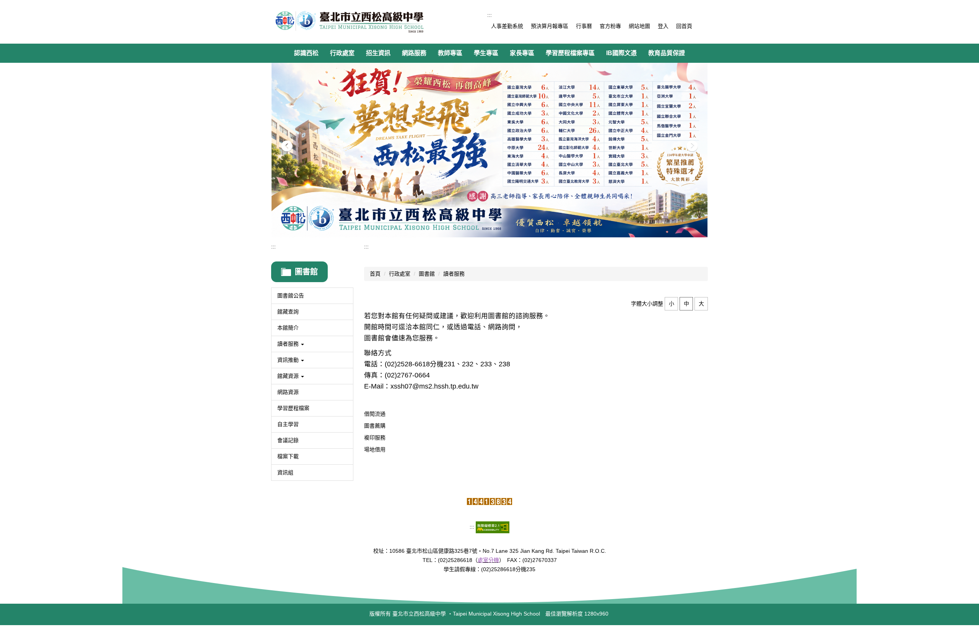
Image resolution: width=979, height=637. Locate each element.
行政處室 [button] (342, 53)
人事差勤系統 (507, 26)
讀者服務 (454, 274)
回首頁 (684, 26)
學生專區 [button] (486, 53)
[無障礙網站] (492, 527)
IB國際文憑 (621, 53)
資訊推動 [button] (288, 360)
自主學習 (288, 424)
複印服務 (374, 437)
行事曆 (584, 26)
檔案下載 (288, 456)
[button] (287, 146)
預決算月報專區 (549, 26)
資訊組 (285, 472)
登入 (663, 26)
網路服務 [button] (414, 53)
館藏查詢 (288, 312)
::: (489, 15)
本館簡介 (288, 328)
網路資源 (288, 392)
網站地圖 (639, 26)
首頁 (375, 274)
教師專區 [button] (450, 53)
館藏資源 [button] (288, 376)
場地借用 (374, 449)
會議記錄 (288, 440)
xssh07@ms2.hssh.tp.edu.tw (434, 386)
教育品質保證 (666, 53)
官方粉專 (610, 26)
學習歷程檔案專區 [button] (570, 53)
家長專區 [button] (522, 53)
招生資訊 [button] (378, 53)
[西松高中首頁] (350, 22)
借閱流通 (374, 414)
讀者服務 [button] (288, 344)
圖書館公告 (290, 295)
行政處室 (399, 274)
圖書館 (427, 274)
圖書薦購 (374, 426)
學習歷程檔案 (293, 408)
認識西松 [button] (306, 53)
